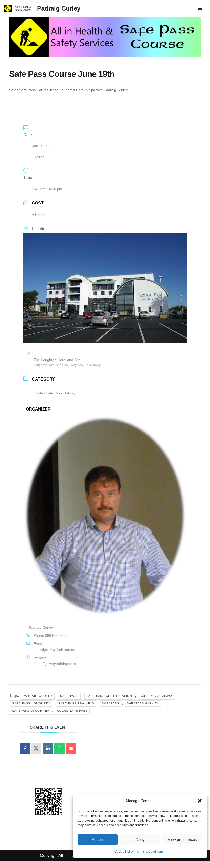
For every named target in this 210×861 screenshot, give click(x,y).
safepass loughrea (30, 710)
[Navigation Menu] (200, 8)
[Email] (71, 748)
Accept (98, 839)
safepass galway (143, 703)
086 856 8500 (56, 635)
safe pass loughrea (31, 703)
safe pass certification (109, 696)
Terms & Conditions (149, 851)
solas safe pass (72, 710)
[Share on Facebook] (25, 748)
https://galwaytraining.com (55, 664)
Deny (140, 839)
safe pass (69, 696)
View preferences (182, 839)
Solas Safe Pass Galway (55, 393)
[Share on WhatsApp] (59, 748)
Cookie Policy (124, 851)
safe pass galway (156, 696)
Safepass (110, 703)
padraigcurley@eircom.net (55, 650)
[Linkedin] (48, 748)
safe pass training (76, 703)
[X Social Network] (36, 748)
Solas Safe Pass (22, 90)
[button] (199, 800)
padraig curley (37, 696)
